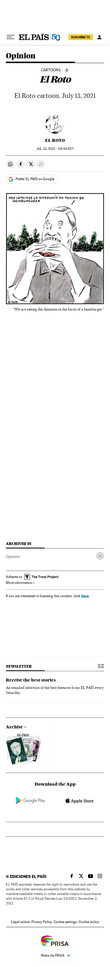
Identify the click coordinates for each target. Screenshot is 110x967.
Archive (14, 727)
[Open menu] (10, 37)
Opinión (13, 556)
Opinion (20, 56)
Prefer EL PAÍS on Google (35, 179)
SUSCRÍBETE (80, 37)
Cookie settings (65, 922)
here (85, 596)
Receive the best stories (31, 680)
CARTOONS (51, 70)
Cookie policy (89, 922)
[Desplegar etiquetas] (100, 556)
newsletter (19, 666)
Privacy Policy (41, 922)
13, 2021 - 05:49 (54, 149)
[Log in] (99, 37)
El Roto (55, 140)
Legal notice (20, 922)
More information (19, 583)
